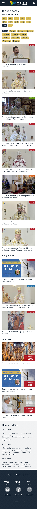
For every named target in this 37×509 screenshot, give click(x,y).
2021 (4, 22)
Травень (6, 34)
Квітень (30, 31)
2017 (28, 22)
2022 (28, 19)
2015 (10, 25)
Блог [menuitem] (18, 475)
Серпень (6, 38)
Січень (5, 31)
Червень (14, 34)
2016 (4, 25)
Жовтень (24, 38)
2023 (22, 19)
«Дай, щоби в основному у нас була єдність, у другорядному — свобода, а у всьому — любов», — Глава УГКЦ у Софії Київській (17, 451)
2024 (16, 19)
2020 (10, 22)
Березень (21, 31)
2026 (4, 19)
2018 (22, 22)
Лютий (12, 31)
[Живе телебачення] (18, 3)
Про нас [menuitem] (11, 475)
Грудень (16, 41)
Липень (23, 34)
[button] (3, 3)
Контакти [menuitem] (25, 475)
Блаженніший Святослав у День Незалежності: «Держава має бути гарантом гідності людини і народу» (16, 464)
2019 (16, 22)
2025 (10, 19)
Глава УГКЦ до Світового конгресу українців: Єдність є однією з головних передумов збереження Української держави (17, 437)
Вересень (15, 38)
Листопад (6, 41)
